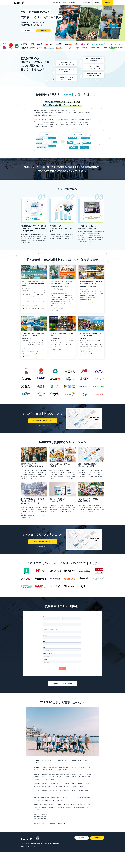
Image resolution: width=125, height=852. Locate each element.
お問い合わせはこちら (42, 425)
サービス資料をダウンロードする (42, 541)
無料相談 (27, 30)
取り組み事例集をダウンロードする (42, 420)
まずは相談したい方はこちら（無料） (62, 683)
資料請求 (107, 2)
